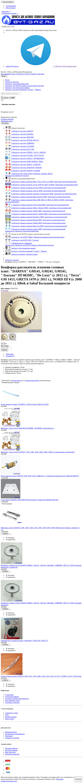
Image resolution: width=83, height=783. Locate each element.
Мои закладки (10, 752)
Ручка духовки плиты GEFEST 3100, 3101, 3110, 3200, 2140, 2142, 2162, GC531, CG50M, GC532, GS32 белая (41, 676)
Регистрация (10, 8)
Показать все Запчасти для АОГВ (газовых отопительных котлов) (29, 245)
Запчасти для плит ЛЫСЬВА (22, 137)
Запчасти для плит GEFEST (22, 131)
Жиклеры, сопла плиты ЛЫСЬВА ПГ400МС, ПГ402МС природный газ (27, 428)
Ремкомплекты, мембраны (21, 243)
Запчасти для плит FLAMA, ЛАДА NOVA (27, 155)
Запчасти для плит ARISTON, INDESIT (26, 167)
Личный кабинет (11, 748)
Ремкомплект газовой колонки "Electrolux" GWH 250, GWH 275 (24, 641)
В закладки (9, 538)
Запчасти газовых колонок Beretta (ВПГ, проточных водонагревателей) (38, 220)
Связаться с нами (11, 713)
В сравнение (10, 539)
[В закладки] (2, 342)
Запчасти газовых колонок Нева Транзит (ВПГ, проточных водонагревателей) (40, 197)
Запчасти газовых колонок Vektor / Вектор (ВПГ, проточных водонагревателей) (41, 208)
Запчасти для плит (12, 82)
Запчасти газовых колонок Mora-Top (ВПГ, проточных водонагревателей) (39, 226)
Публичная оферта (12, 697)
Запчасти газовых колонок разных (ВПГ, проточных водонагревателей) (38, 229)
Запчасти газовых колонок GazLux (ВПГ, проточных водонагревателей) (38, 191)
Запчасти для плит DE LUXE (22, 149)
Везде (7, 80)
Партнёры (9, 736)
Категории (5, 123)
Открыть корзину (7, 119)
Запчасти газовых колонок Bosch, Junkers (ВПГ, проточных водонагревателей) (41, 214)
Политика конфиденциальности (17, 699)
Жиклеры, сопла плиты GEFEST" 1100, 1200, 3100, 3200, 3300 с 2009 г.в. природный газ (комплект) (38, 452)
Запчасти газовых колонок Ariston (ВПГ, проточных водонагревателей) (38, 211)
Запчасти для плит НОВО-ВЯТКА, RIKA (27, 161)
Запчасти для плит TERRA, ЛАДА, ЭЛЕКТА (28, 152)
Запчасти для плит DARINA (22, 134)
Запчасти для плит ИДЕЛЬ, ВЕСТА (25, 140)
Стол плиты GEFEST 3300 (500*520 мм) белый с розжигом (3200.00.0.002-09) (29, 500)
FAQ (7, 715)
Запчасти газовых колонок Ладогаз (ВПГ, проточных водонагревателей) (38, 188)
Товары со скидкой (12, 738)
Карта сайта (9, 719)
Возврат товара (10, 717)
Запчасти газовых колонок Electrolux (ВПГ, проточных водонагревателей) (39, 217)
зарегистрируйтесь (32, 380)
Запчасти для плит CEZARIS (22, 146)
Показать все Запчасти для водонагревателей (21, 231)
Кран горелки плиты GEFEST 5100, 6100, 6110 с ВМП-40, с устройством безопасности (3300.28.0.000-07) (40, 476)
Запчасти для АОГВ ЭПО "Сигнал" (25, 240)
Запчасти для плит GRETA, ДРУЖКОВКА (27, 158)
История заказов (11, 750)
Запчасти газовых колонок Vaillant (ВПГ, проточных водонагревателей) (38, 223)
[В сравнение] (4, 342)
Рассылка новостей (12, 754)
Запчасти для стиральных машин (17, 88)
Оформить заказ (7, 121)
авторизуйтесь (16, 380)
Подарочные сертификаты (15, 734)
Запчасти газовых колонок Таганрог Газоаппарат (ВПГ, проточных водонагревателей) (44, 194)
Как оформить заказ (12, 700)
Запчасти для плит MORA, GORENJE (26, 164)
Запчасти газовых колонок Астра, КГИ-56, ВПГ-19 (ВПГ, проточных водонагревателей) (44, 185)
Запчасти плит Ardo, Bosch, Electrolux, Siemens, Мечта (32, 174)
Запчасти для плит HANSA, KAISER (25, 171)
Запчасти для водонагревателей (17, 84)
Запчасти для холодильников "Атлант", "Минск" (23, 90)
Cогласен (78, 779)
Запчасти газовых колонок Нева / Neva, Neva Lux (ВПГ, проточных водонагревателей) (44, 182)
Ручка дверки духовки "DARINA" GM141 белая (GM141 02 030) (25, 404)
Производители (11, 732)
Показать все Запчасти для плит (17, 176)
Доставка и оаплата (12, 702)
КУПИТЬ (4, 350)
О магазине (9, 695)
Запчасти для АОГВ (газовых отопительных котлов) (24, 86)
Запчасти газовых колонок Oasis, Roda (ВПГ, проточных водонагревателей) (40, 205)
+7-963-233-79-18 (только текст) (64, 66)
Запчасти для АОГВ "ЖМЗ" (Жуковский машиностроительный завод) (37, 237)
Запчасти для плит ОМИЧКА (22, 143)
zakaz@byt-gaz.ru (11, 66)
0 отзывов (4, 290)
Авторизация (10, 6)
